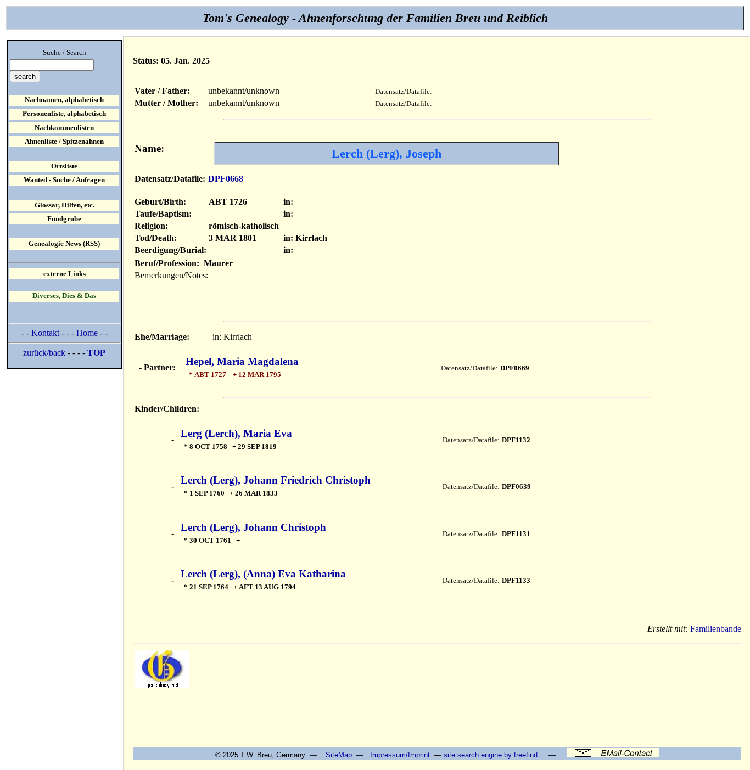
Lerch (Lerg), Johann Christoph (253, 527)
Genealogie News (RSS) (64, 244)
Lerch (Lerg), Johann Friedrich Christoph (276, 480)
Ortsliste (64, 166)
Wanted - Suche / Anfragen (64, 180)
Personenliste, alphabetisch (64, 113)
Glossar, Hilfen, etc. (64, 205)
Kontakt (45, 333)
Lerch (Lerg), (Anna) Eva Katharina (263, 574)
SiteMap (338, 755)
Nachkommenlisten (64, 128)
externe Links (64, 274)
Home (87, 333)
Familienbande (715, 628)
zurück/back (44, 352)
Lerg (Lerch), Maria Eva (236, 433)
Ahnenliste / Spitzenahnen (64, 141)
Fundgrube (64, 219)
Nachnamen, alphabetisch (64, 100)
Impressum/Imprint (400, 755)
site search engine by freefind (491, 755)
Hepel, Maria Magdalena (242, 361)
